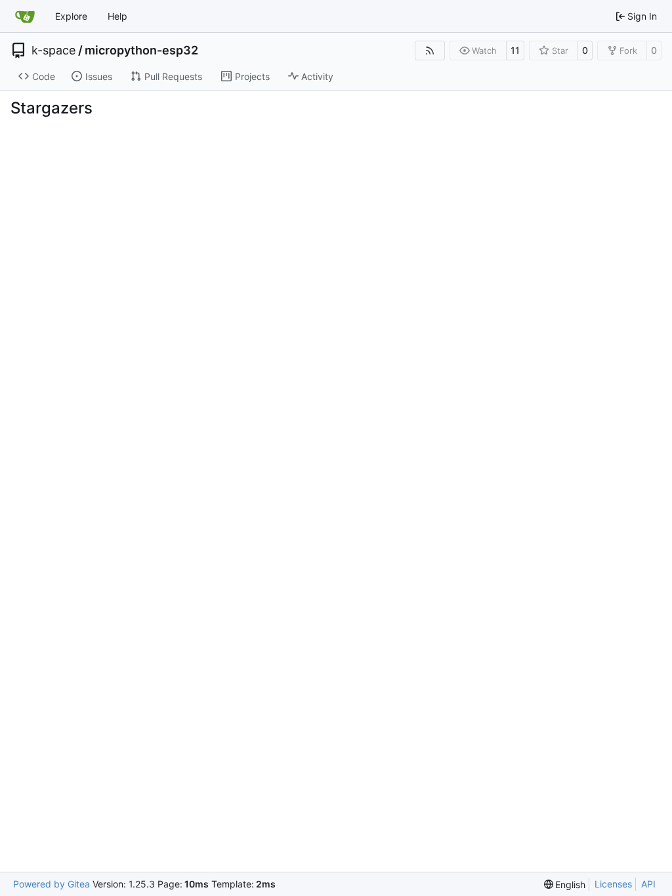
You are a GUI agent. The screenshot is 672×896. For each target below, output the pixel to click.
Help (117, 16)
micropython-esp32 (141, 50)
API (648, 883)
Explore (71, 16)
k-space (53, 50)
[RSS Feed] (430, 50)
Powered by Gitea (51, 883)
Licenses (613, 883)
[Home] (25, 16)
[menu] (565, 884)
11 (515, 50)
